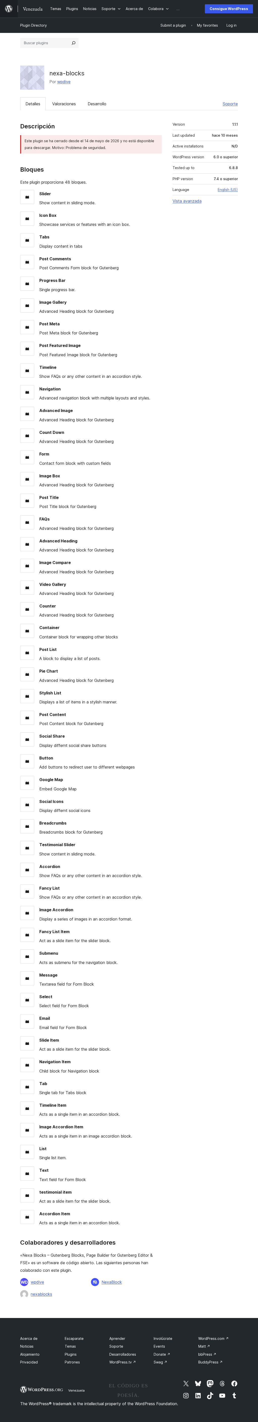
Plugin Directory (33, 25)
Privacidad (29, 1362)
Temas (70, 1346)
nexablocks (41, 1294)
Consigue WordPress (229, 9)
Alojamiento (30, 1354)
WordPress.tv (122, 1362)
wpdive (64, 81)
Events (159, 1346)
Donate (162, 1354)
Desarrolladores (122, 1354)
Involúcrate (163, 1338)
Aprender (117, 1338)
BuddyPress (210, 1362)
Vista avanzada (187, 201)
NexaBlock (112, 1282)
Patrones (72, 1362)
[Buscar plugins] (74, 43)
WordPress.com (213, 1338)
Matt (204, 1346)
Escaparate (74, 1338)
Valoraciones (64, 103)
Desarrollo (97, 103)
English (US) (228, 189)
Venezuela (76, 1390)
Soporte (230, 103)
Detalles (32, 103)
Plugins (71, 1354)
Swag (160, 1362)
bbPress (207, 1354)
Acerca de (29, 1338)
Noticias (27, 1346)
